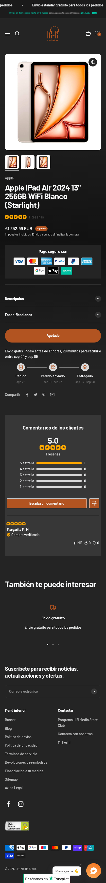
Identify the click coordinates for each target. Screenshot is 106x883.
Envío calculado (42, 234)
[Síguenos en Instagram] (21, 804)
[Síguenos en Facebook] (8, 804)
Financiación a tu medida (24, 771)
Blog (8, 728)
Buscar (10, 720)
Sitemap (11, 779)
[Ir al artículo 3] (43, 163)
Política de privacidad (21, 745)
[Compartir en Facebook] (27, 394)
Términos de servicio (21, 754)
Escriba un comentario (46, 503)
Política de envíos (18, 737)
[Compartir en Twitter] (35, 394)
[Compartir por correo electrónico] (52, 394)
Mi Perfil (64, 742)
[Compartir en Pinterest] (44, 394)
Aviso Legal (13, 788)
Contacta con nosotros (75, 734)
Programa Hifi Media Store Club (78, 722)
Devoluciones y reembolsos (26, 762)
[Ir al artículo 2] (28, 163)
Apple (9, 178)
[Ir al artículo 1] (12, 163)
